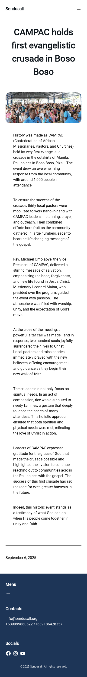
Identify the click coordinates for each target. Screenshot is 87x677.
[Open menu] (78, 9)
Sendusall (15, 8)
